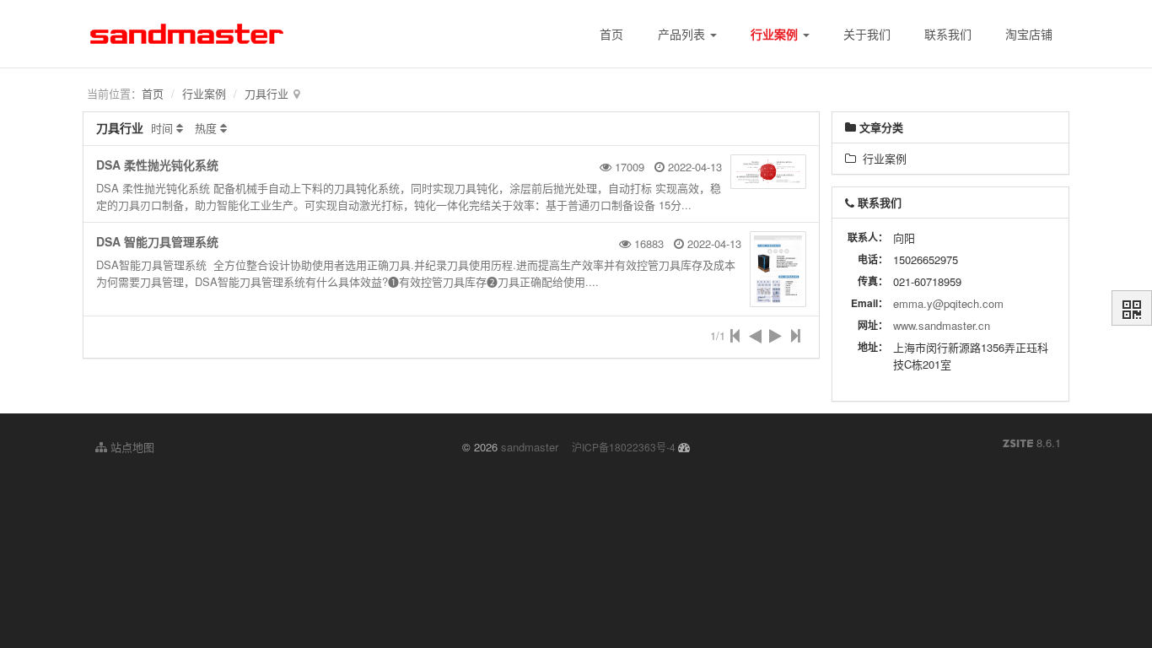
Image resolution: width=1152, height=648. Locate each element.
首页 (611, 33)
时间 (162, 128)
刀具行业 (266, 93)
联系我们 (948, 33)
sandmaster (529, 447)
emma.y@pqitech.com (948, 303)
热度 (206, 128)
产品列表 (683, 33)
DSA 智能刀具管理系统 (157, 241)
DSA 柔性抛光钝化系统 (157, 164)
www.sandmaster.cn (941, 325)
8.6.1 (1032, 443)
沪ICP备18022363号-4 (624, 447)
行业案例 (776, 33)
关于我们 (867, 33)
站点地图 (130, 447)
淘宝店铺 (1028, 33)
